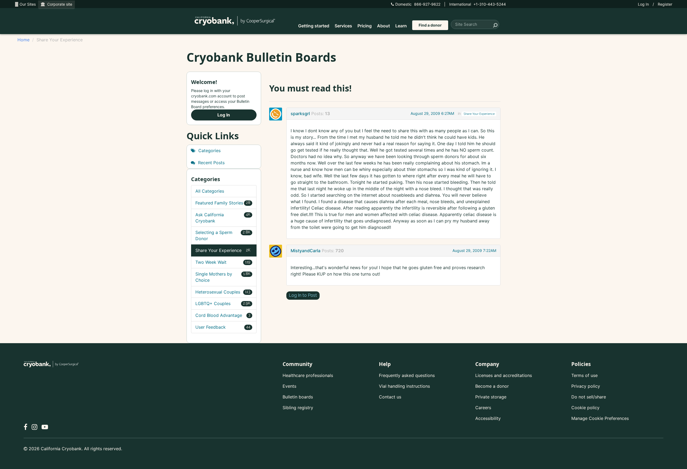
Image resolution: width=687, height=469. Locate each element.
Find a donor (430, 25)
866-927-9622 (417, 4)
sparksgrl (300, 113)
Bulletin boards (298, 397)
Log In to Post (303, 295)
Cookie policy (585, 407)
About (383, 25)
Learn (401, 25)
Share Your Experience (479, 113)
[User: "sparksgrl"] (277, 114)
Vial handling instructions (404, 386)
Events (289, 386)
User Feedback (222, 327)
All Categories (209, 191)
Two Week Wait (222, 262)
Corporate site (58, 4)
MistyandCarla (305, 250)
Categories (209, 150)
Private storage (490, 397)
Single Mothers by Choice (222, 277)
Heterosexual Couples (222, 292)
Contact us (390, 397)
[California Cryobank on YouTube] (45, 427)
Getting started (313, 25)
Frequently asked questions (407, 375)
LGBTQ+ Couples (222, 303)
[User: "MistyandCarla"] (277, 251)
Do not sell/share (588, 397)
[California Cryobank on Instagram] (34, 427)
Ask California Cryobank (222, 217)
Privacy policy (585, 386)
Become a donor (492, 386)
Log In (643, 4)
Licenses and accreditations (503, 375)
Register (665, 4)
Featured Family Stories (222, 203)
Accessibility (488, 418)
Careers (483, 407)
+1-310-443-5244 (477, 4)
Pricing (364, 25)
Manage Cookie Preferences (600, 418)
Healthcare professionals (308, 375)
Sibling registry (298, 407)
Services (343, 25)
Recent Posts (211, 162)
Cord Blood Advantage (222, 315)
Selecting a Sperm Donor (222, 235)
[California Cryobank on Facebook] (25, 427)
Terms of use (584, 375)
